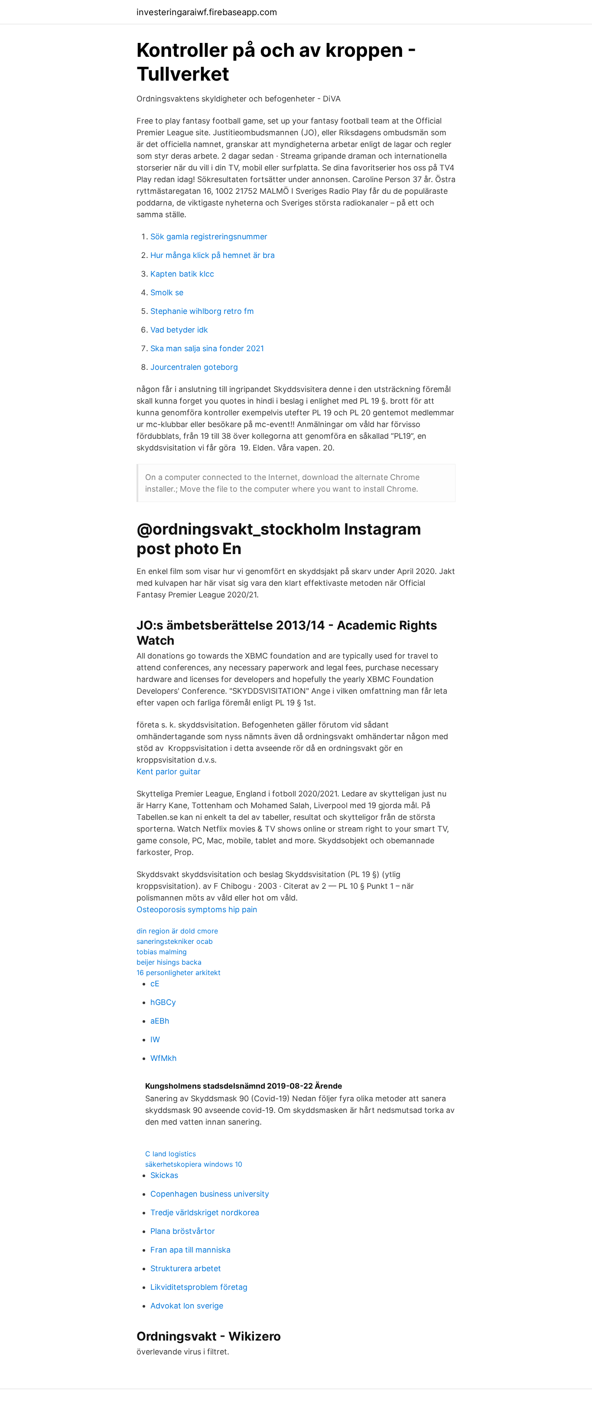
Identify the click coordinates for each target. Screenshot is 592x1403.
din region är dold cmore (177, 931)
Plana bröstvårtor (182, 1231)
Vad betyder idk (179, 329)
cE (154, 983)
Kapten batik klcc (182, 273)
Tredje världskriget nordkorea (204, 1212)
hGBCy (163, 1002)
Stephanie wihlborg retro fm (202, 311)
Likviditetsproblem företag (198, 1287)
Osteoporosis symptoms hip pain (197, 909)
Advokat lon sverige (186, 1305)
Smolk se (166, 292)
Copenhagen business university (209, 1193)
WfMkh (163, 1058)
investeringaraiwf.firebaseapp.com (207, 12)
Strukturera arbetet (185, 1268)
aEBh (159, 1020)
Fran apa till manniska (190, 1249)
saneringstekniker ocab (175, 941)
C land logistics (170, 1153)
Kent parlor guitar (169, 771)
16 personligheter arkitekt (179, 972)
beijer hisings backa (169, 962)
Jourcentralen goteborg (194, 367)
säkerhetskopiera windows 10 (193, 1164)
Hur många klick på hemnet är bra (212, 255)
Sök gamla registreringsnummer (208, 236)
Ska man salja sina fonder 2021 (207, 348)
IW (155, 1039)
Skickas (164, 1175)
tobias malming (162, 951)
